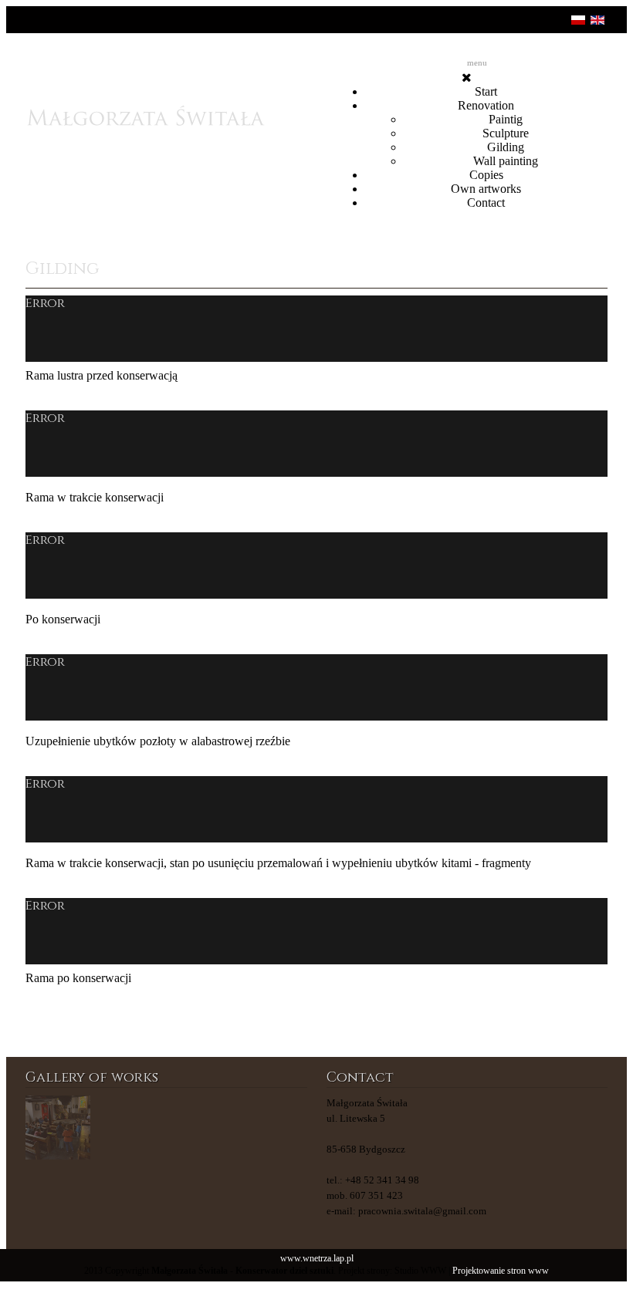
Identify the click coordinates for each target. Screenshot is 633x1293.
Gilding (505, 147)
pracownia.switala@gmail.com (422, 1211)
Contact (486, 202)
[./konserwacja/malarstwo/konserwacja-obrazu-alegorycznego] (57, 1128)
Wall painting (505, 160)
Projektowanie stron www (500, 1271)
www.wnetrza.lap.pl (317, 1259)
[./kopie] (202, 1128)
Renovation (486, 105)
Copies (486, 174)
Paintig (506, 119)
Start (486, 91)
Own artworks (486, 188)
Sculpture (505, 133)
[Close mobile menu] (467, 77)
